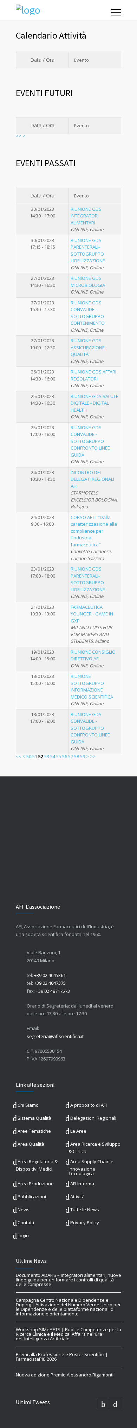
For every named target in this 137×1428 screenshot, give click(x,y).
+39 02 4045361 (50, 975)
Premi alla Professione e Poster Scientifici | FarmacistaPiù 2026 (62, 1356)
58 (76, 756)
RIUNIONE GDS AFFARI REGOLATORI (93, 375)
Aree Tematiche (34, 1131)
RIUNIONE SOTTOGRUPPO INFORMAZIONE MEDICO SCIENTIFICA (92, 686)
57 (70, 756)
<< (18, 136)
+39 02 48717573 (53, 991)
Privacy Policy (84, 1222)
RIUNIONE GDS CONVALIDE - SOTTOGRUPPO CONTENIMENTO (88, 312)
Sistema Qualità (34, 1118)
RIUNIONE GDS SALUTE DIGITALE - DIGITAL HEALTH (94, 403)
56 (64, 756)
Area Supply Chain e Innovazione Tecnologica (90, 1167)
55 (58, 756)
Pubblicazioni (32, 1196)
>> (93, 756)
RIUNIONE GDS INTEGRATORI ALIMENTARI (86, 216)
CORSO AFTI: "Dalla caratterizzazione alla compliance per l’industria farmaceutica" (94, 531)
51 (34, 756)
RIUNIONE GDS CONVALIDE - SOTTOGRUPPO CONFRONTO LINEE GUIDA (90, 441)
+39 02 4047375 (50, 983)
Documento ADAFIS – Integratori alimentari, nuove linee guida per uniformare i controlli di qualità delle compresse (68, 1279)
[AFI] (63, 10)
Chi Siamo (28, 1105)
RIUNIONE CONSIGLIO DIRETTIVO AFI (93, 655)
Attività (77, 1196)
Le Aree (78, 1131)
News (24, 1209)
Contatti (26, 1222)
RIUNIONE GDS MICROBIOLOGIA (88, 281)
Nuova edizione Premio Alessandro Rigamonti (64, 1375)
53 (46, 756)
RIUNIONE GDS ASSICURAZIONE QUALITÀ (88, 347)
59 (82, 756)
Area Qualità (31, 1144)
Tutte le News (84, 1209)
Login (23, 1235)
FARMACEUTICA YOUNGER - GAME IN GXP (92, 614)
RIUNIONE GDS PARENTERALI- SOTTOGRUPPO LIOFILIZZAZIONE (88, 250)
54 (52, 756)
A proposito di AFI (88, 1105)
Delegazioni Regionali (93, 1118)
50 (28, 756)
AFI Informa (82, 1183)
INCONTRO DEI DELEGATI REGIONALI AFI (92, 479)
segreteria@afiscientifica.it (55, 1036)
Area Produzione (36, 1183)
